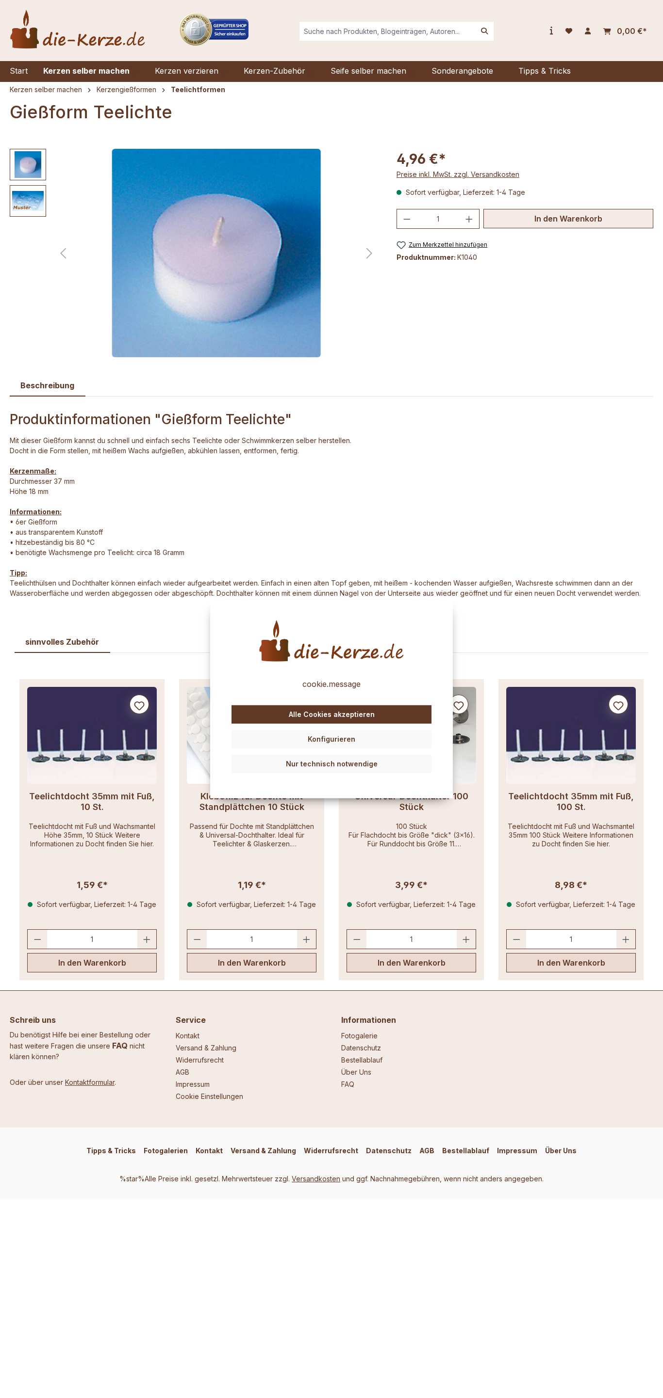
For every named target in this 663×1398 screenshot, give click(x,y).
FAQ (120, 1045)
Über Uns (356, 1072)
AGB (182, 1072)
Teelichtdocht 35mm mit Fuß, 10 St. (92, 801)
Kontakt (187, 1036)
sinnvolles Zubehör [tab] (62, 642)
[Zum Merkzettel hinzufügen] (139, 704)
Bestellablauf (361, 1060)
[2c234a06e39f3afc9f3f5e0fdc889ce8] (216, 253)
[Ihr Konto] (588, 31)
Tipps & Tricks (111, 1150)
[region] (193, 253)
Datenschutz (361, 1048)
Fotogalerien (166, 1150)
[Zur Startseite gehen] (78, 29)
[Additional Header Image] (214, 28)
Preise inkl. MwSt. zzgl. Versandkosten (458, 174)
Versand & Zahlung (206, 1048)
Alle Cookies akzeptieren (332, 714)
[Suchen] (484, 31)
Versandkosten (316, 1179)
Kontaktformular (90, 1082)
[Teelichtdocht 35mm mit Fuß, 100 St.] (571, 735)
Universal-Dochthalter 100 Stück (411, 801)
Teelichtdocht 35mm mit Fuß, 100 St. (571, 801)
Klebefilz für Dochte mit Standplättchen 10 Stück (251, 801)
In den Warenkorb (568, 218)
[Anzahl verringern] (407, 219)
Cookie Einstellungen (209, 1096)
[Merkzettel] (569, 31)
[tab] (47, 386)
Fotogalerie (359, 1036)
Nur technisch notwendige (332, 763)
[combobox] (387, 31)
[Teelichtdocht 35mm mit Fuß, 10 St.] (92, 735)
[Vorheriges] (63, 253)
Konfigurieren (331, 739)
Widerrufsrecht (200, 1060)
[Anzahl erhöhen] (469, 219)
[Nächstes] (369, 253)
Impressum (193, 1084)
